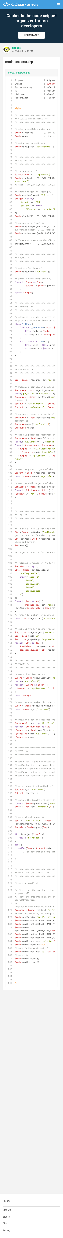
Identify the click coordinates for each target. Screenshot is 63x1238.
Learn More (31, 35)
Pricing (6, 1230)
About (6, 1223)
